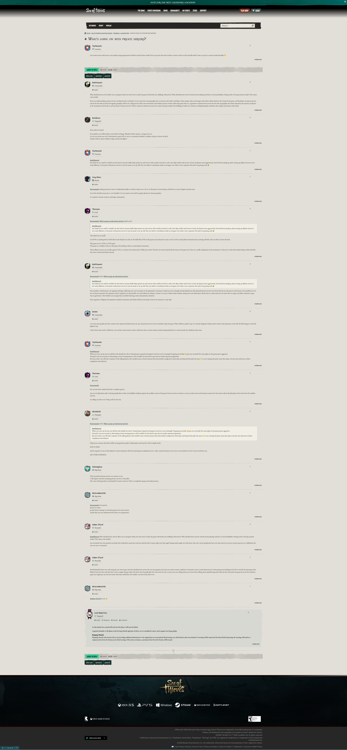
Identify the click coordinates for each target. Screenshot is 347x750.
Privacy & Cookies (210, 747)
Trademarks (237, 747)
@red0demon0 (94, 160)
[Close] (345, 2)
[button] (96, 738)
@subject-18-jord (95, 599)
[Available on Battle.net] (221, 705)
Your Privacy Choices (183, 747)
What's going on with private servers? (111, 221)
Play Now (244, 10)
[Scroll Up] (5, 748)
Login (257, 10)
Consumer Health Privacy (253, 747)
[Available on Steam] (183, 705)
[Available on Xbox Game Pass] (202, 705)
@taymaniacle (94, 189)
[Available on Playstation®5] (145, 705)
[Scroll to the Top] (2, 748)
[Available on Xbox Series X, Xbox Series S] (126, 705)
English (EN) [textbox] (95, 738)
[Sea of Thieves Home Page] (96, 10)
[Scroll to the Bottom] (17, 748)
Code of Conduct (225, 747)
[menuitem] (141, 10)
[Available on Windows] (164, 705)
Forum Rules (173, 631)
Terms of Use (197, 747)
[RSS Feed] (86, 33)
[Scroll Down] (15, 748)
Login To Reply (92, 70)
